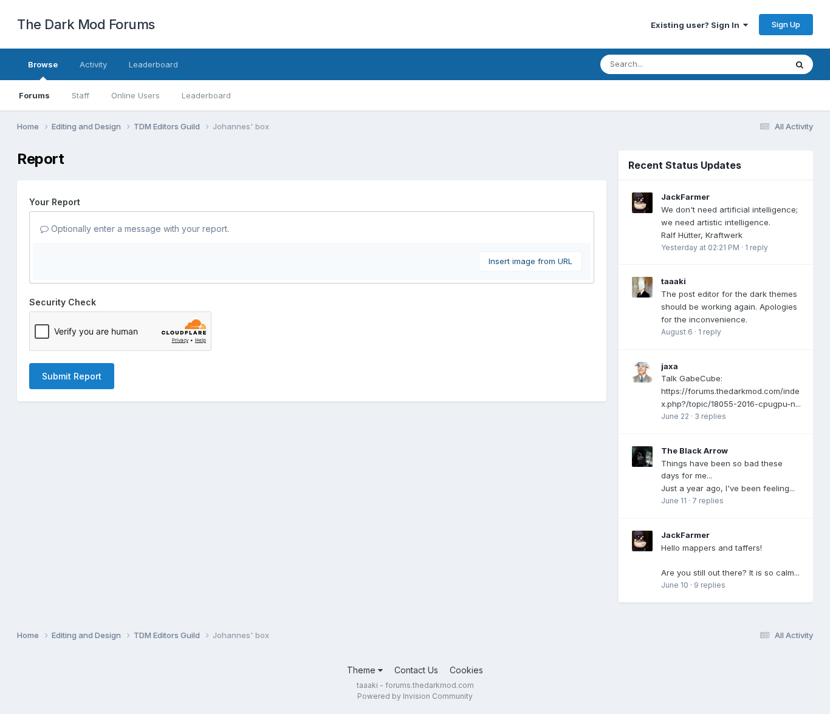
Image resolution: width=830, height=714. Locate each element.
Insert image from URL (530, 261)
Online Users (135, 95)
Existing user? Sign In (697, 25)
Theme (362, 670)
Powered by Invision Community (415, 696)
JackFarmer (685, 197)
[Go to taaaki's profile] (642, 287)
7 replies (708, 500)
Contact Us (416, 670)
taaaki (673, 281)
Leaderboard (206, 95)
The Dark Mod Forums (86, 24)
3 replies (710, 416)
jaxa (669, 366)
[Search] (799, 64)
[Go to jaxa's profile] (642, 372)
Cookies (466, 670)
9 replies (709, 585)
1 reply (756, 247)
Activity (93, 64)
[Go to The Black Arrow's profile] (642, 456)
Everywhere (748, 64)
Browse (43, 64)
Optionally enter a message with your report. (139, 228)
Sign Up (786, 24)
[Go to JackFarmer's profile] (642, 202)
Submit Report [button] (71, 376)
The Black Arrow (694, 450)
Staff (80, 95)
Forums (34, 95)
